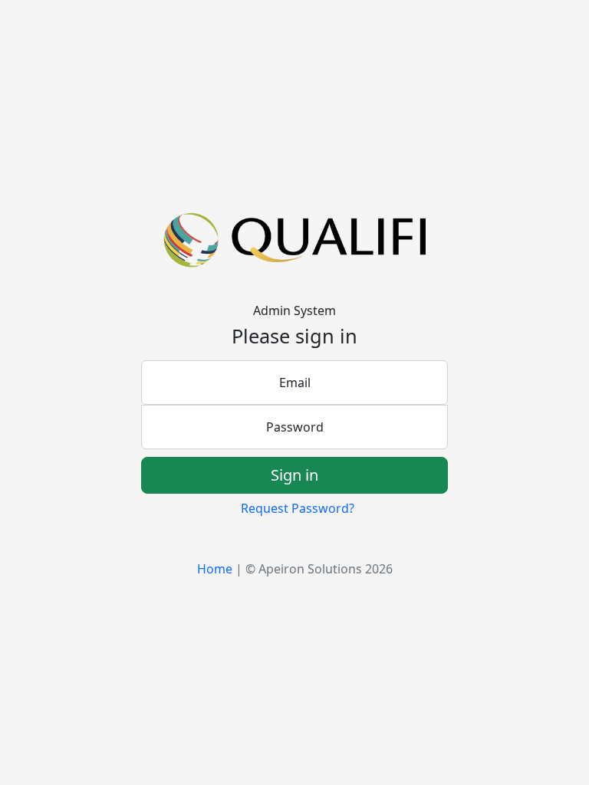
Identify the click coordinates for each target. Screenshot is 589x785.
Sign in (294, 475)
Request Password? (297, 508)
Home (214, 568)
